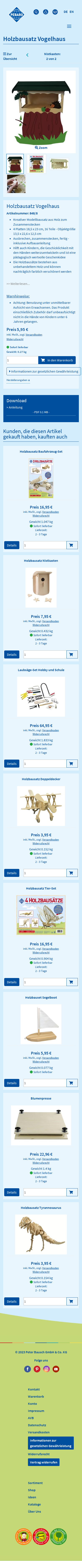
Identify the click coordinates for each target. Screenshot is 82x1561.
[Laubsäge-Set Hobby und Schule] (41, 697)
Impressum (36, 1411)
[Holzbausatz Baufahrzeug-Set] (41, 478)
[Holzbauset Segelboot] (41, 1024)
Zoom (42, 147)
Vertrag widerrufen (43, 1462)
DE (66, 11)
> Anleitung (28, 409)
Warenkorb (36, 1396)
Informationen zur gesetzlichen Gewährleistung (44, 371)
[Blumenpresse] (41, 1125)
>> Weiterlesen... (18, 284)
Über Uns (34, 1511)
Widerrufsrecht (15, 339)
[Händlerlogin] (55, 10)
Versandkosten (34, 334)
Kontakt (34, 1389)
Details (12, 545)
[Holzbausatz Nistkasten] (41, 588)
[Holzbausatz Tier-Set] (41, 915)
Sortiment (35, 1483)
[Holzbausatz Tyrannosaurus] (41, 1234)
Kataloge (34, 1504)
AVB (31, 1418)
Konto (32, 1403)
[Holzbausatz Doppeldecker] (41, 806)
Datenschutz (37, 1425)
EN (72, 11)
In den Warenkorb (60, 360)
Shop (32, 1490)
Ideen (32, 1497)
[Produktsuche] (36, 10)
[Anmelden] (46, 10)
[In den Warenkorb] (72, 545)
